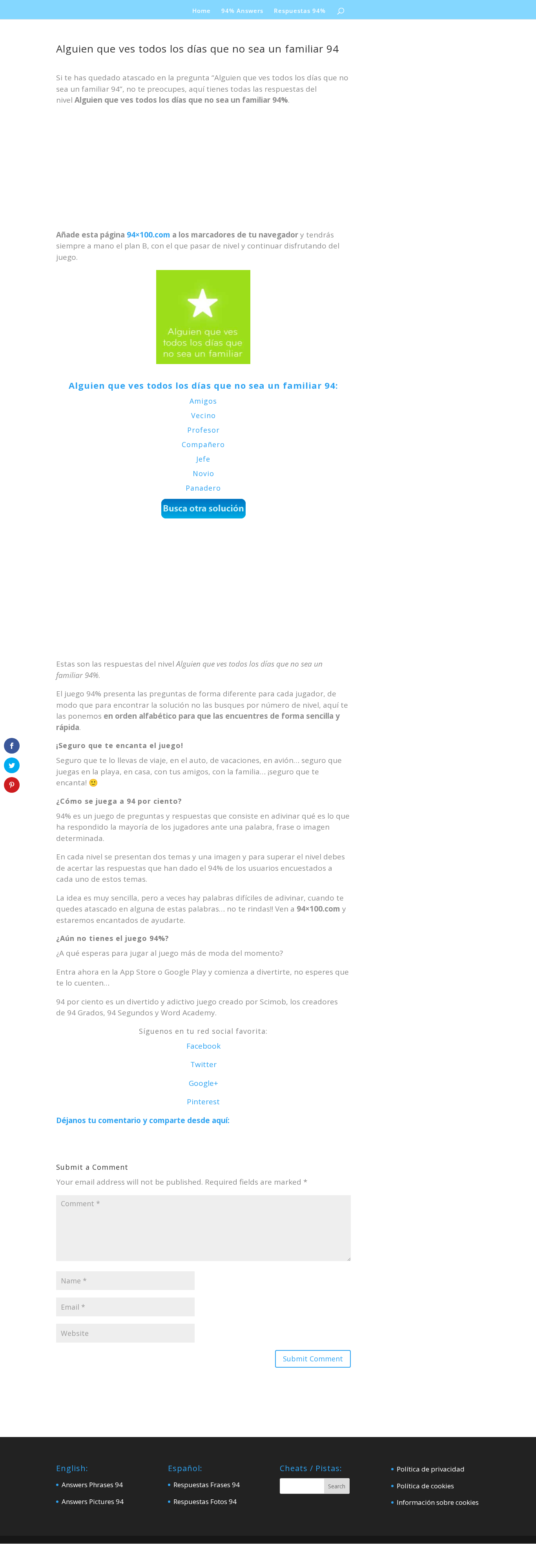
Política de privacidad (431, 1468)
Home (201, 11)
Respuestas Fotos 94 (205, 1501)
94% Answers (242, 11)
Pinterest (203, 1101)
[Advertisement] (203, 171)
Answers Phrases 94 (92, 1484)
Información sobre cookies (438, 1502)
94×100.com (148, 235)
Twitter (203, 1064)
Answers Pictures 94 (93, 1501)
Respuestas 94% (300, 11)
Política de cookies (425, 1485)
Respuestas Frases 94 (206, 1484)
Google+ (203, 1083)
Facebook (203, 1046)
